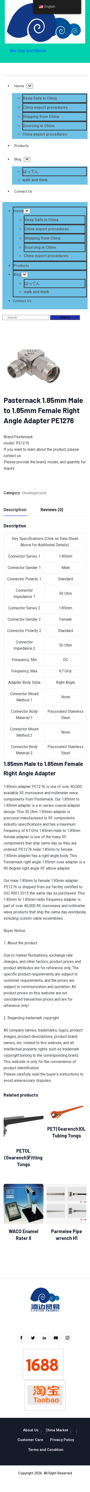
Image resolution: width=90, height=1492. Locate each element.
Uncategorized (34, 493)
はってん (30, 171)
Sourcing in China (38, 126)
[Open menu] (29, 86)
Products (21, 146)
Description (15, 509)
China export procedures (45, 107)
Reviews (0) (52, 509)
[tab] (15, 510)
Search (65, 317)
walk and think (35, 180)
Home (19, 86)
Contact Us (23, 191)
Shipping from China (41, 116)
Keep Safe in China (40, 98)
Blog (17, 159)
